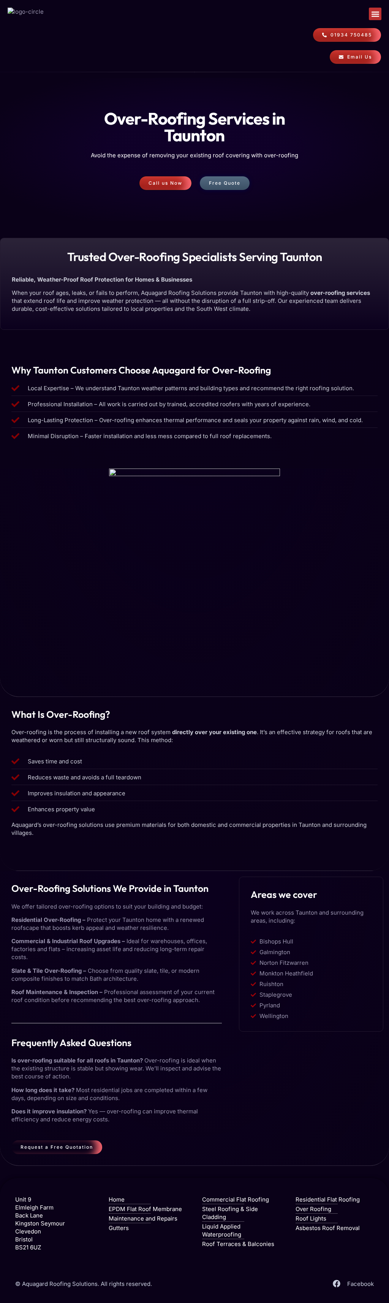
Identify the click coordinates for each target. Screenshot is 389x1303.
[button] (375, 14)
